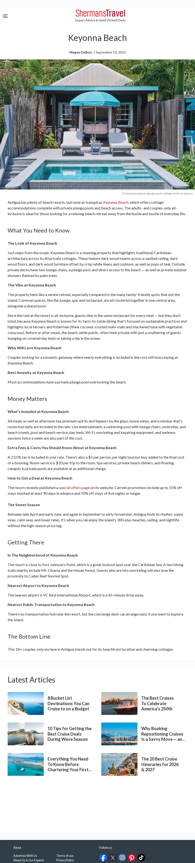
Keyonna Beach (115, 202)
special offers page (74, 487)
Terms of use (64, 856)
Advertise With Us (25, 856)
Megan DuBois (81, 52)
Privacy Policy (65, 860)
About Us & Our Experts (28, 860)
